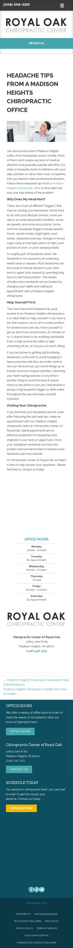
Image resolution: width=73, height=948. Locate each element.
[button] (36, 43)
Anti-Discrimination (46, 914)
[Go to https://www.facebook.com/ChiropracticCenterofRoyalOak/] (31, 889)
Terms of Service (47, 928)
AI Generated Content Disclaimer (36, 942)
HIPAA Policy (52, 921)
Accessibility (23, 914)
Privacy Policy (24, 928)
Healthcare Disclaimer (27, 921)
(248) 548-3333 (16, 4)
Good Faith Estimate (36, 935)
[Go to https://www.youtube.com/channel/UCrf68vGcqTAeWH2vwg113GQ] (41, 889)
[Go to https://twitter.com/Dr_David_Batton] (36, 889)
